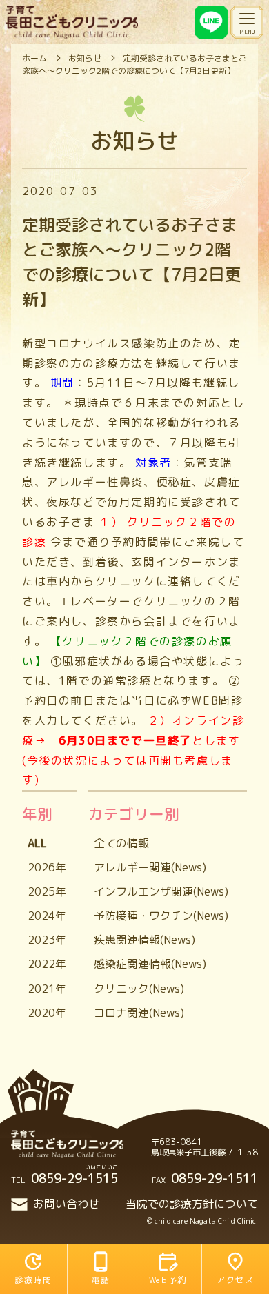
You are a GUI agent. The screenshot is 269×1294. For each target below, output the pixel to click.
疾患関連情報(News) (144, 939)
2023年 (47, 939)
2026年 (47, 867)
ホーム (34, 58)
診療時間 (33, 1280)
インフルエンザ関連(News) (161, 891)
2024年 (47, 915)
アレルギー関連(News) (150, 867)
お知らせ (84, 58)
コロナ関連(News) (139, 1012)
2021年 (47, 988)
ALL (37, 843)
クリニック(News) (139, 988)
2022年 (47, 963)
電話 (100, 1280)
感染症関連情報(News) (150, 963)
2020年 (47, 1012)
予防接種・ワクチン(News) (161, 915)
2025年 (47, 891)
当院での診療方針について (192, 1203)
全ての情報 (121, 843)
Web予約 (168, 1280)
